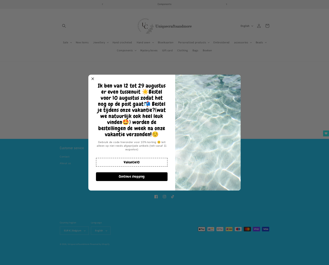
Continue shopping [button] (132, 176)
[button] (132, 162)
